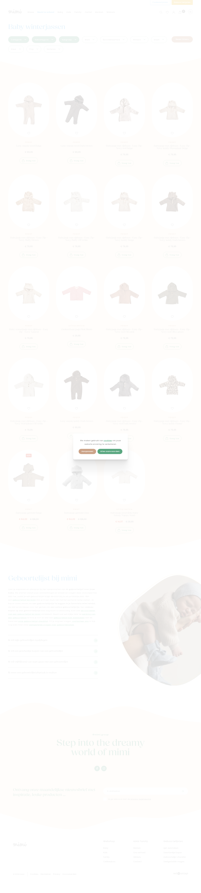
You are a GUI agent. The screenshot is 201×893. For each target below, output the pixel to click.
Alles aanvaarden (110, 451)
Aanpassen (87, 451)
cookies (108, 441)
